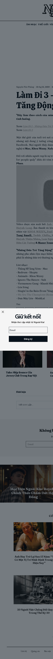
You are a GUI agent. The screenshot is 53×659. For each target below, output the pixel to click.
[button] (3, 311)
